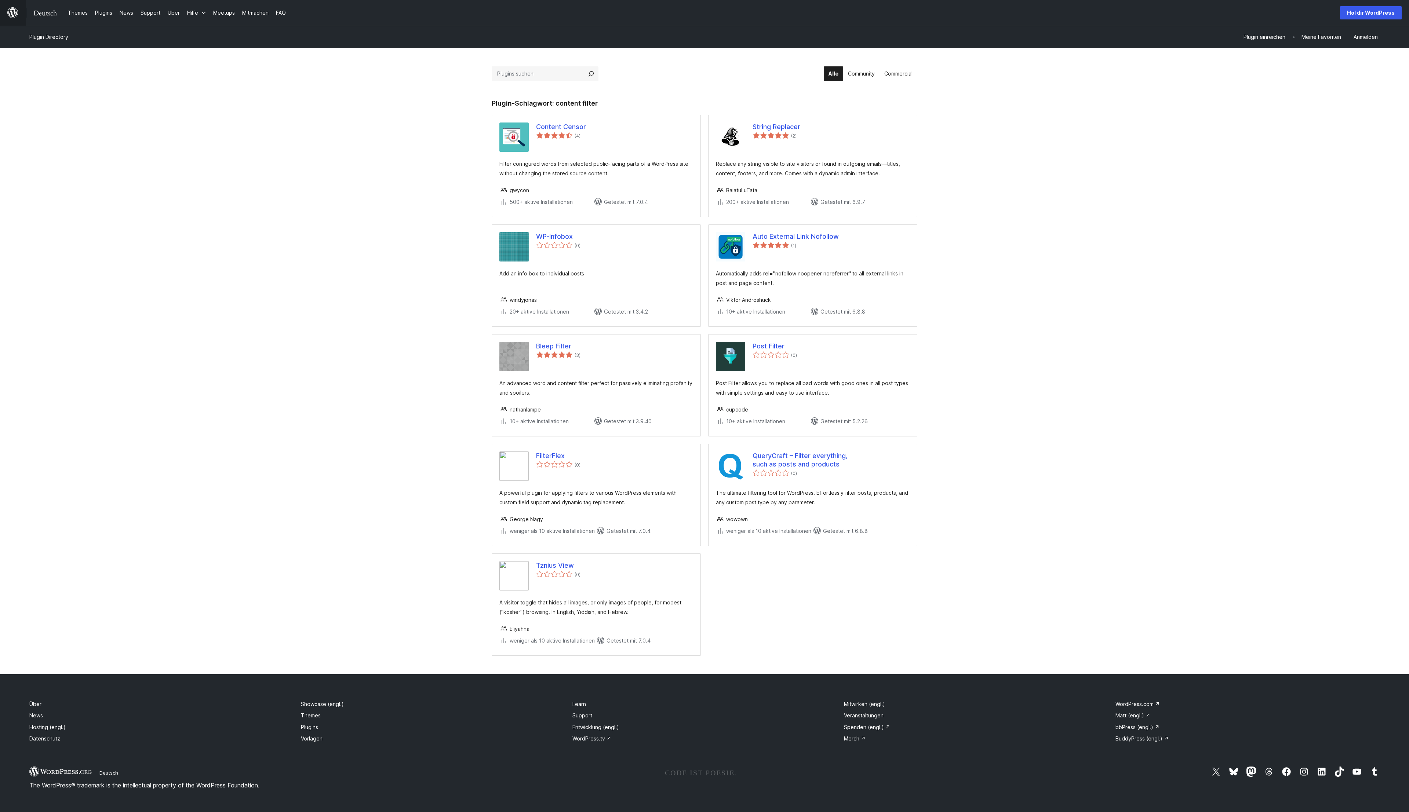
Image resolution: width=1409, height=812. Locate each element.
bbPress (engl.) (1137, 727)
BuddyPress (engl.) (1142, 738)
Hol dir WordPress (1371, 13)
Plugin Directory (48, 37)
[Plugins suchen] (591, 73)
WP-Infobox (554, 236)
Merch (855, 738)
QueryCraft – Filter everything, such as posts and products (800, 460)
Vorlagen (312, 738)
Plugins (309, 727)
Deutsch (108, 773)
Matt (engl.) (1132, 715)
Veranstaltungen (864, 715)
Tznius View (555, 565)
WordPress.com (1137, 704)
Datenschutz (44, 738)
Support (582, 715)
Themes (311, 715)
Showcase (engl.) (322, 704)
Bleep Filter (553, 346)
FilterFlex (550, 456)
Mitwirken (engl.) (864, 704)
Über (35, 704)
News (36, 715)
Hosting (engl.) (47, 727)
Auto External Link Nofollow (796, 236)
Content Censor (561, 127)
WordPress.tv (591, 738)
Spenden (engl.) (867, 727)
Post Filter (768, 346)
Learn (579, 704)
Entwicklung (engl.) (595, 727)
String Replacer (776, 127)
